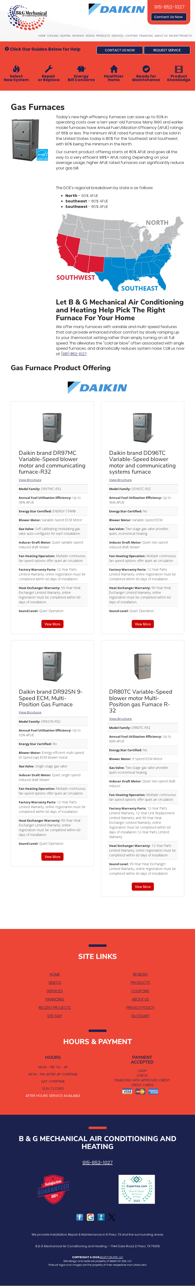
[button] (120, 50)
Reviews (78, 36)
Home (42, 36)
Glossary (140, 1016)
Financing (146, 36)
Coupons (131, 36)
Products (103, 36)
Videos (90, 36)
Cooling (52, 36)
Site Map (54, 1016)
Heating (65, 36)
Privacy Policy (140, 1007)
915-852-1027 (98, 1162)
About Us (161, 36)
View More (52, 624)
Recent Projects (180, 36)
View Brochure (30, 480)
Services (118, 36)
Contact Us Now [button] (169, 17)
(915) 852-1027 (74, 354)
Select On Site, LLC (111, 1257)
